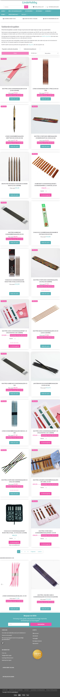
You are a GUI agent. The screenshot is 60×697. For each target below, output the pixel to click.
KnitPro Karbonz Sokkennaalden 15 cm (14, 384)
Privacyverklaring (51, 690)
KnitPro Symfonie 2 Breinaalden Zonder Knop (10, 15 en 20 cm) (45, 137)
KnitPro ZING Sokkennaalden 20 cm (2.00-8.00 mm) (14, 89)
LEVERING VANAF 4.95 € (10, 18)
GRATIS (46, 18)
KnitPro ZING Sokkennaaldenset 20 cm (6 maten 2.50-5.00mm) (45, 432)
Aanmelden (41, 624)
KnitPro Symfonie (46, 36)
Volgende (33, 551)
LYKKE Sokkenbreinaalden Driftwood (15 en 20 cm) (14, 137)
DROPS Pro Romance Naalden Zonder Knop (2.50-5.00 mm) (14, 184)
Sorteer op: (34, 53)
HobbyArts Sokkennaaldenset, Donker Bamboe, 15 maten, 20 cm (46, 184)
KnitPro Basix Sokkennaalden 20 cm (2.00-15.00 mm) (45, 331)
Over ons (4, 653)
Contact (26, 690)
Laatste (40, 551)
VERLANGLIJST (39, 7)
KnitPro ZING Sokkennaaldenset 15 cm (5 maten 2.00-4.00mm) (14, 331)
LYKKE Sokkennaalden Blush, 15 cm (14, 596)
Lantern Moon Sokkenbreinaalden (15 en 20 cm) (45, 384)
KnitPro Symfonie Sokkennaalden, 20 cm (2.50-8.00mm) (45, 280)
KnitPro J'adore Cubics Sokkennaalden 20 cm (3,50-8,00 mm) (45, 596)
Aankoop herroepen (6, 660)
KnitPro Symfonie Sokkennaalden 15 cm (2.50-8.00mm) (14, 481)
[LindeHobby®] (29, 2)
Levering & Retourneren (7, 657)
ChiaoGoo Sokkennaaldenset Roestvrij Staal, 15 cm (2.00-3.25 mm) (14, 532)
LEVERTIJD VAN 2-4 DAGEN (30, 18)
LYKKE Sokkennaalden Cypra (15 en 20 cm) (45, 89)
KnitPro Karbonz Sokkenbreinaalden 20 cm (14, 233)
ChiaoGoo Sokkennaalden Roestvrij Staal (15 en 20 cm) (14, 280)
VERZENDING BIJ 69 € (53, 18)
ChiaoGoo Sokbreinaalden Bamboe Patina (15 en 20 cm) (45, 233)
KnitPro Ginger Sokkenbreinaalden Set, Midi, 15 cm (45, 481)
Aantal (42, 191)
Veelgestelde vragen (6, 655)
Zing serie (30, 44)
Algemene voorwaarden (38, 690)
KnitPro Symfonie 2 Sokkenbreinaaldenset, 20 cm (45, 532)
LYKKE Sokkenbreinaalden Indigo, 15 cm (14, 432)
